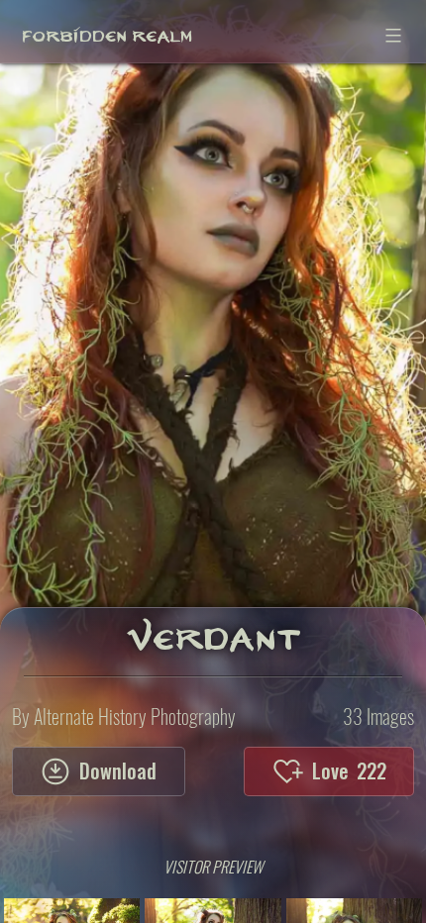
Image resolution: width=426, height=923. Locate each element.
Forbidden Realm (107, 31)
